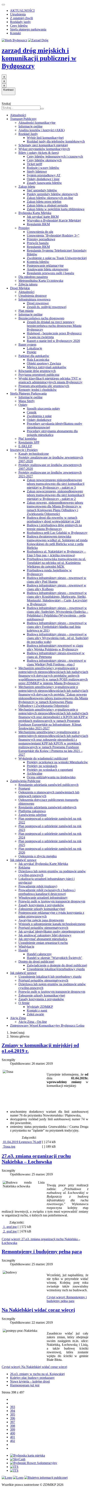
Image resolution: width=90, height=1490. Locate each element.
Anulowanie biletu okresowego (47, 269)
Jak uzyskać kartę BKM (43, 216)
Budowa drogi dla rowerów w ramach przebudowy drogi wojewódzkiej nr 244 (53, 519)
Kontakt (15, 33)
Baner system (27, 344)
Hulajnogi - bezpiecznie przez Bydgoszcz (54, 333)
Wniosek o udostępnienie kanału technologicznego (51, 924)
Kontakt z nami (37, 1010)
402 (12, 1441)
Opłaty (22, 405)
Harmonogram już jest (24, 1385)
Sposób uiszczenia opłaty (43, 408)
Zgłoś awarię (35, 1014)
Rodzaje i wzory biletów (43, 168)
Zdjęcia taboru (27, 284)
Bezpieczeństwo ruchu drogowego (41, 318)
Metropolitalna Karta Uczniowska (40, 280)
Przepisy (24, 228)
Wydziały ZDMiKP (40, 1006)
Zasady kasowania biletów (44, 183)
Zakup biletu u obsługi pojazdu (47, 205)
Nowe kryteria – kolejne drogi (30, 1381)
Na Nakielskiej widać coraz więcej (38, 1310)
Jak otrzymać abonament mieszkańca (42, 939)
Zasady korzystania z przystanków (41, 905)
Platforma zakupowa (32, 811)
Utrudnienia (18, 14)
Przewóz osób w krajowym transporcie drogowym (51, 901)
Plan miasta (25, 310)
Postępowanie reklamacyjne (45, 265)
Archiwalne (34, 773)
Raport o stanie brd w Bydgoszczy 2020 (53, 341)
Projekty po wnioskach (42, 766)
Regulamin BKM (38, 224)
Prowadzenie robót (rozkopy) (37, 886)
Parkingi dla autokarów (33, 356)
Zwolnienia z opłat (39, 416)
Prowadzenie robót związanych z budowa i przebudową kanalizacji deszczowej (46, 892)
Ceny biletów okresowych (44, 160)
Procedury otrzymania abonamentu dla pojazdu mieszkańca (52, 433)
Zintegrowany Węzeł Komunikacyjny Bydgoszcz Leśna (47, 1025)
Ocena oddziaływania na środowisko (51, 777)
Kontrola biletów (38, 262)
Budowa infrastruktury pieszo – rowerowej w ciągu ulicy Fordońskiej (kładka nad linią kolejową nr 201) (57, 626)
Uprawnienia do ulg (40, 231)
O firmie (24, 1003)
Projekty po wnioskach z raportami (50, 769)
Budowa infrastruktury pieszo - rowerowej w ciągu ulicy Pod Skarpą (56, 579)
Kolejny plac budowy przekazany (32, 1377)
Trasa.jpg (8, 1146)
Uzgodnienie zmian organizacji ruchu (43, 942)
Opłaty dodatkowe (39, 420)
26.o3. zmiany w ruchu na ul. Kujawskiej (37, 1374)
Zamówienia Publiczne (25, 781)
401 (12, 1437)
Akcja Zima (18, 1018)
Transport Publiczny (23, 119)
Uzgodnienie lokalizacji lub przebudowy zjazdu (49, 976)
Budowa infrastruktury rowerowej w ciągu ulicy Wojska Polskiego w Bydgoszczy (55, 647)
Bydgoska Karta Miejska (34, 213)
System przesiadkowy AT (43, 175)
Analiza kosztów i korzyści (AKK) (41, 130)
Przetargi (24, 788)
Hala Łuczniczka (38, 359)
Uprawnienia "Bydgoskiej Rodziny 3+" (53, 235)
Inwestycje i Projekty (24, 450)
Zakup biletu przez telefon (44, 201)
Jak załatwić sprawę (23, 860)
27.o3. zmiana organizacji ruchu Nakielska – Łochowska (36, 1158)
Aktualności (18, 115)
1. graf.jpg (9, 1227)
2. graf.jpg (9, 1231)
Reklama (24, 867)
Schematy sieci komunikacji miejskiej (43, 145)
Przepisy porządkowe (41, 239)
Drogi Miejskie (20, 288)
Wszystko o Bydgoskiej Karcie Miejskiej (54, 220)
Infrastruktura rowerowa (34, 299)
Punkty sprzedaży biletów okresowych (52, 194)
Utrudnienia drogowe (32, 295)
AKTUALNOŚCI (22, 10)
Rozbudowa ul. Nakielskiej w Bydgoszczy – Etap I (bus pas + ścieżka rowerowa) (56, 553)
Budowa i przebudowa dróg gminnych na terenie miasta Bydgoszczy (54, 527)
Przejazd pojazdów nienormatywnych (43, 927)
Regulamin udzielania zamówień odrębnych (47, 807)
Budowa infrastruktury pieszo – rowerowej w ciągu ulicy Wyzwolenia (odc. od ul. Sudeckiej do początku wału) (57, 638)
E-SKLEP (25, 446)
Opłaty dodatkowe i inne (43, 179)
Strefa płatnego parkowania (28, 29)
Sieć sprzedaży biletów (42, 190)
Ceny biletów (19, 25)
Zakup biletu (26, 186)
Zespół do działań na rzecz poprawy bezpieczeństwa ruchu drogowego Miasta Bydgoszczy (54, 325)
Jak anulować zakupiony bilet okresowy (44, 935)
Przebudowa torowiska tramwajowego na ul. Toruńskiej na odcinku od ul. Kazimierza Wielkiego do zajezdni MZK (56, 562)
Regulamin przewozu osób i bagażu (50, 273)
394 (12, 1410)
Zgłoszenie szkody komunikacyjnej (41, 909)
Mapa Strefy (26, 401)
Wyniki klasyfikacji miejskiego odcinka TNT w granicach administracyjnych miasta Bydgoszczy (50, 380)
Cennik (31, 412)
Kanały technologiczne (33, 453)
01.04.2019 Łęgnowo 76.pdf (21, 1142)
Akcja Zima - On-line (32, 1021)
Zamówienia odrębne (32, 815)
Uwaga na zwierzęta (40, 337)
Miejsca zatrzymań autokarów (46, 367)
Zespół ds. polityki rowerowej (46, 307)
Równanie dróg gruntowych (37, 371)
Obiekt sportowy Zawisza (44, 363)
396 (12, 1418)
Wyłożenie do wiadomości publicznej (43, 758)
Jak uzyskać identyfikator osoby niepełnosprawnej (51, 931)
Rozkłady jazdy (20, 22)
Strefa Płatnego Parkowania (28, 393)
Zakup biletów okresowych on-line (50, 198)
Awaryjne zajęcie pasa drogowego (41, 920)
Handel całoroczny (39, 954)
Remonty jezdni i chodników (37, 389)
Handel (23, 950)
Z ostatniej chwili (21, 18)
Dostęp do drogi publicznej (36, 961)
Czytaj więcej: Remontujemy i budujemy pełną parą (67, 1299)
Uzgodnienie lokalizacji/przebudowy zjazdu (56, 969)
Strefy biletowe (37, 171)
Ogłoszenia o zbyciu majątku (37, 856)
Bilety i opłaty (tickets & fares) (38, 152)
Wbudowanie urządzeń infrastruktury (43, 897)
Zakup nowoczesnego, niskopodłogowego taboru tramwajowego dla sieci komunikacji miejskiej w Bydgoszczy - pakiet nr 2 (55, 495)
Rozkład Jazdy (28, 134)
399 (12, 1429)
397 (12, 1422)
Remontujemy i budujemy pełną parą (42, 1251)
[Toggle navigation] (3, 4)
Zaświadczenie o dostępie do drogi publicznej (57, 965)
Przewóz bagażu (38, 243)
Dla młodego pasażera (33, 277)
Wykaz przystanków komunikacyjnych (44, 149)
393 (12, 1407)
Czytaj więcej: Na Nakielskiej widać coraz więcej (34, 1367)
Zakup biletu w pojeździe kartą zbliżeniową (55, 209)
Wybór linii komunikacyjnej (45, 137)
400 (12, 1433)
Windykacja (26, 946)
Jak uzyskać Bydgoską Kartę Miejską (43, 863)
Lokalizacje (34, 348)
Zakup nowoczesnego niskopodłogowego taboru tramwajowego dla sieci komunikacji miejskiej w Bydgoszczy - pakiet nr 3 (55, 483)
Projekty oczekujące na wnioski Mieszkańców (57, 762)
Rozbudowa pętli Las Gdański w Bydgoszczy (57, 532)
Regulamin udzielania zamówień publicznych (48, 784)
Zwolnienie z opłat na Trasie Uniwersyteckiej (57, 258)
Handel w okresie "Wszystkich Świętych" (54, 958)
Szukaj (6, 103)
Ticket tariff (34, 164)
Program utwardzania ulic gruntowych (43, 386)
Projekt (31, 352)
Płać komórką (27, 438)
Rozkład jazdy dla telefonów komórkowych (56, 141)
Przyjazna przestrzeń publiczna (38, 374)
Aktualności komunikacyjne (36, 122)
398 (12, 1426)
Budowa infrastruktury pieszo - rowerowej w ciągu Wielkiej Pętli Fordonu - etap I (56, 662)
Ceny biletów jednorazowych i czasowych (55, 156)
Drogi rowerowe (38, 303)
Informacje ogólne (30, 126)
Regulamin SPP (28, 442)
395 (12, 1414)
